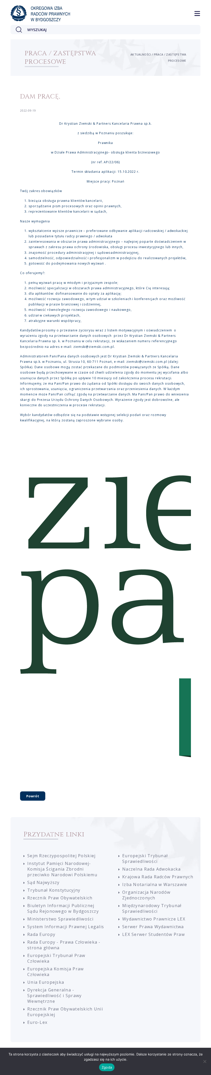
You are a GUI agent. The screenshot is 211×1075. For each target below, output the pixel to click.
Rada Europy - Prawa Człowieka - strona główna (64, 945)
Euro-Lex (37, 1022)
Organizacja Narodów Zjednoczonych (146, 895)
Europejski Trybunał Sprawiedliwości (145, 858)
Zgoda (107, 1067)
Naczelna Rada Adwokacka (151, 869)
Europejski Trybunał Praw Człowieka (56, 958)
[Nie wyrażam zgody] (204, 1061)
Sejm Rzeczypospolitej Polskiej (61, 856)
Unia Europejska (45, 982)
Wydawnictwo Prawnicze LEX (153, 919)
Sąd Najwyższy (43, 882)
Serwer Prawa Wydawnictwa (153, 926)
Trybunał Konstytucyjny (53, 890)
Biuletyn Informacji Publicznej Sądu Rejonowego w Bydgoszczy (63, 908)
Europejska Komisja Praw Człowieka (55, 971)
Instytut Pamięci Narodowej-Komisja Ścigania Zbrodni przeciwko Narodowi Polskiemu (62, 869)
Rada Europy (41, 934)
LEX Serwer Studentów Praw (153, 934)
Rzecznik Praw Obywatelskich (60, 898)
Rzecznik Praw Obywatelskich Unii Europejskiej (65, 1011)
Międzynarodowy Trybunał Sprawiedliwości (151, 908)
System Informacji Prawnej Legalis (65, 926)
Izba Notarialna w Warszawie (154, 884)
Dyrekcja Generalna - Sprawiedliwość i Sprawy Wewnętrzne (54, 995)
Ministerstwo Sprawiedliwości (60, 919)
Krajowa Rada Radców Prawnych (157, 877)
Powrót (32, 796)
